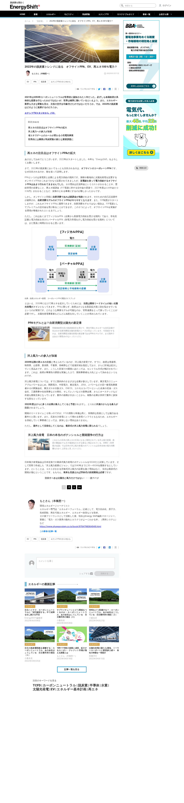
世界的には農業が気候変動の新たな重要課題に (50, 139)
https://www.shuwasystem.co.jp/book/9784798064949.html (70, 526)
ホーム (27, 21)
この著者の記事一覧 (48, 531)
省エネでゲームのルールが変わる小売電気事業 (50, 135)
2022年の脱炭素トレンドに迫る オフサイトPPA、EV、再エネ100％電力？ (81, 21)
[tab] (22, 14)
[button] (28, 82)
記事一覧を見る (71, 669)
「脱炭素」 (40, 21)
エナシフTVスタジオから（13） (40, 113)
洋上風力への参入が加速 (40, 131)
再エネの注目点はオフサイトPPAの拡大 (47, 127)
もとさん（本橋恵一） (41, 73)
